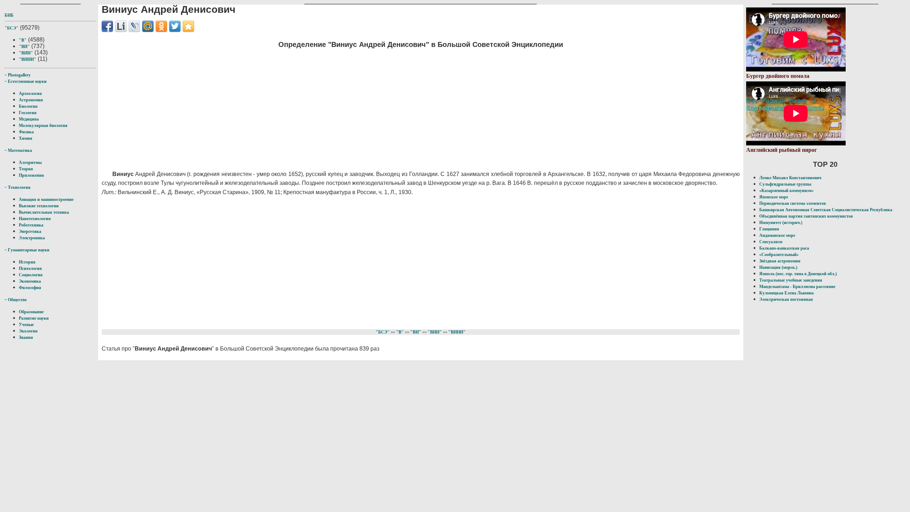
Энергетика (30, 231)
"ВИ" (24, 46)
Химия (25, 138)
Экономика (30, 281)
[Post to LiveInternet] (121, 26)
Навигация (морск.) (778, 267)
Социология (31, 274)
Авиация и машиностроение (46, 199)
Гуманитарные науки (28, 249)
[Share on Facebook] (107, 26)
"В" (23, 40)
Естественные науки (27, 81)
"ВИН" (26, 52)
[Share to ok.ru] (161, 26)
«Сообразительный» (779, 254)
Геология (28, 112)
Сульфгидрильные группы (785, 184)
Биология (28, 106)
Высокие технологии (39, 205)
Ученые (26, 324)
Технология (19, 187)
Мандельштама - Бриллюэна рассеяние (797, 286)
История (27, 262)
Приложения (31, 175)
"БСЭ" (11, 28)
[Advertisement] (315, 105)
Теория (26, 168)
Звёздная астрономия (780, 260)
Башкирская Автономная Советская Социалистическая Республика (825, 209)
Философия (30, 287)
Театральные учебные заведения (790, 280)
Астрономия (31, 99)
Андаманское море (777, 235)
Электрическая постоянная (786, 299)
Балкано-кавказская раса (784, 248)
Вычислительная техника (44, 212)
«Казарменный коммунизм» (786, 190)
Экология (28, 331)
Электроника (32, 237)
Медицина (29, 119)
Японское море (773, 196)
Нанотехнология (35, 218)
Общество (17, 299)
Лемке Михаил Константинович (790, 177)
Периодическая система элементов (792, 203)
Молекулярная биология (43, 125)
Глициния (769, 228)
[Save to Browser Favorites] (188, 26)
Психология (30, 268)
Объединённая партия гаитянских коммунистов (806, 216)
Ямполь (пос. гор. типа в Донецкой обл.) (798, 273)
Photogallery (19, 75)
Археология (30, 93)
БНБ (9, 15)
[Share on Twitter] (175, 26)
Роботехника (31, 225)
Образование (31, 311)
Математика (20, 150)
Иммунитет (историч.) (780, 222)
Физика (26, 131)
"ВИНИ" (27, 59)
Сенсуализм (770, 241)
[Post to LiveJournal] (134, 26)
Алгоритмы (30, 162)
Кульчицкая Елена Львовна (786, 292)
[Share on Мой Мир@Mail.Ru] (148, 26)
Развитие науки (34, 318)
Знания (26, 337)
